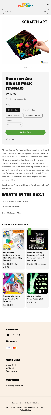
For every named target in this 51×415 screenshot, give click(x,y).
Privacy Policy (38, 407)
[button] (3, 5)
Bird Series (13, 110)
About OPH (11, 365)
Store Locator (11, 371)
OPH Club (10, 368)
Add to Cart (25, 132)
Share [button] (11, 139)
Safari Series (29, 110)
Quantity (9, 120)
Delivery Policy (26, 407)
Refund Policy (25, 410)
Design (8, 105)
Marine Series (14, 115)
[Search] (45, 11)
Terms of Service (12, 407)
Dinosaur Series (33, 115)
